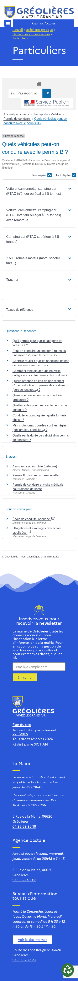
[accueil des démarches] (39, 84)
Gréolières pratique (39, 29)
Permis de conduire (17, 118)
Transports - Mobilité (47, 114)
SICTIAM (41, 744)
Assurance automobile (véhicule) (34, 466)
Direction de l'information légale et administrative (32, 556)
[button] (7, 23)
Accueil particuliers (17, 114)
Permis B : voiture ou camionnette (35, 475)
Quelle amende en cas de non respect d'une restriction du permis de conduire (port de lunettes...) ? (38, 385)
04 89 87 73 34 (24, 959)
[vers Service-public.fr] (47, 103)
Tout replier (39, 175)
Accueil (17, 29)
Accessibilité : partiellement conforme (34, 731)
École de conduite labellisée (31, 519)
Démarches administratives (31, 34)
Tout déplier (64, 175)
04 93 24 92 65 (24, 879)
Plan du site (21, 724)
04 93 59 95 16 (24, 826)
